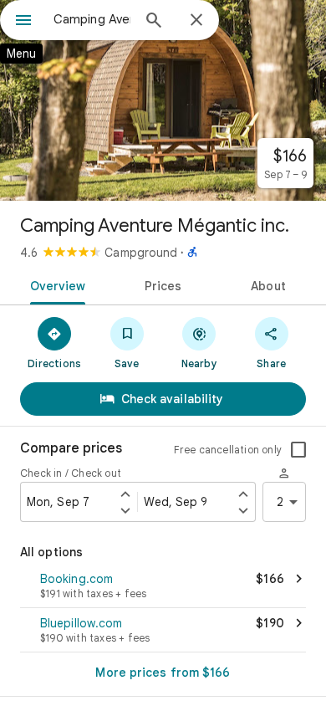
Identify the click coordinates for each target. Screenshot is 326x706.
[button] (163, 587)
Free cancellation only (228, 449)
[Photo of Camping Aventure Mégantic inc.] (163, 100)
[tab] (55, 284)
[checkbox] (298, 450)
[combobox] (91, 19)
